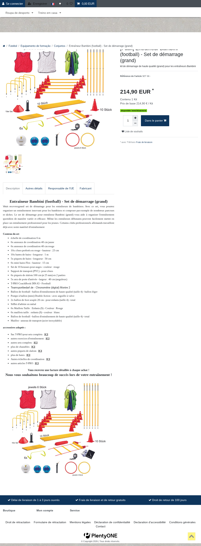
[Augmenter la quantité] (135, 118)
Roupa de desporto (17, 12)
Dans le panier (154, 120)
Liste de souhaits (133, 131)
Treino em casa (48, 12)
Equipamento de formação (35, 46)
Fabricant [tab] (85, 188)
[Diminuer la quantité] (135, 123)
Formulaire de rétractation (50, 522)
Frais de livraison (144, 142)
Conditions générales (182, 522)
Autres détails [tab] (34, 188)
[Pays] (53, 3)
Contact (100, 526)
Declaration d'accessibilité (150, 522)
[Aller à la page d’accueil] (4, 46)
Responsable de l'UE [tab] (61, 188)
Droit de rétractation (17, 522)
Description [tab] (13, 188)
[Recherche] (60, 3)
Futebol (13, 46)
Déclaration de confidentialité (112, 522)
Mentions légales (80, 522)
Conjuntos (59, 46)
